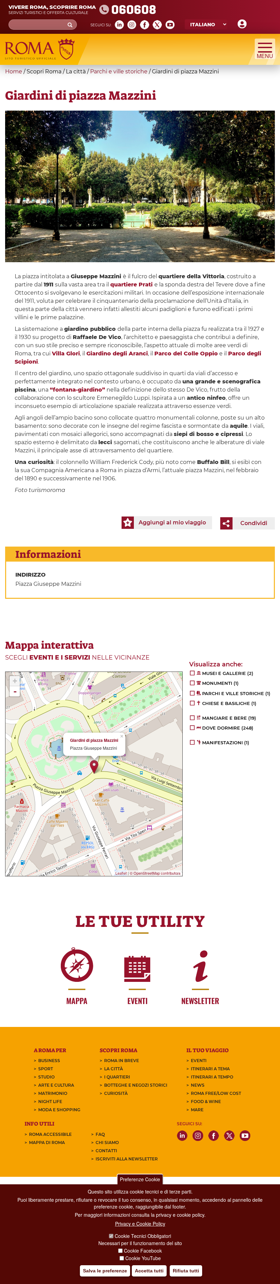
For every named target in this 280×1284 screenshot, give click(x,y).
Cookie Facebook (143, 1250)
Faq (100, 1134)
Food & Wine (206, 1101)
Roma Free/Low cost (216, 1093)
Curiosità (116, 1093)
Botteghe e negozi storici (135, 1085)
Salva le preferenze (105, 1270)
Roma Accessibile (50, 1134)
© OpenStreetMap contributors (155, 873)
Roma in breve (121, 1060)
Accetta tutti (149, 1270)
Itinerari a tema (210, 1068)
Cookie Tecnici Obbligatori (143, 1235)
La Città (113, 1068)
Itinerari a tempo (212, 1077)
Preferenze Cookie (140, 1179)
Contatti (106, 1150)
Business (49, 1060)
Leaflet (121, 873)
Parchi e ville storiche (119, 71)
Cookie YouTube (143, 1258)
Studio (46, 1077)
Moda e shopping (59, 1109)
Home (13, 71)
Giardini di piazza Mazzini (94, 740)
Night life (50, 1101)
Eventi (199, 1060)
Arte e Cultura (56, 1085)
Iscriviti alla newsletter (127, 1158)
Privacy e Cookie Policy (140, 1223)
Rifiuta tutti (186, 1270)
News (198, 1085)
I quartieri (117, 1077)
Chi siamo (107, 1142)
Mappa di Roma (47, 1142)
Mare (197, 1109)
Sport (45, 1068)
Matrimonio (52, 1093)
